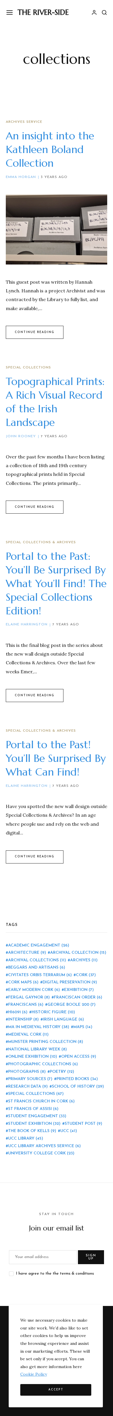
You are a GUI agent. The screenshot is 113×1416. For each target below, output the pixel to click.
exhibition (79, 990)
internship (23, 1019)
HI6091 (18, 1012)
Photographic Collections (43, 1064)
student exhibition (34, 1124)
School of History (78, 1086)
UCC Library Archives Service (44, 1146)
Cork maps (23, 982)
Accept (55, 1389)
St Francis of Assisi (33, 1109)
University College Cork (41, 1153)
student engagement (37, 1116)
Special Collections (28, 367)
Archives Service (24, 122)
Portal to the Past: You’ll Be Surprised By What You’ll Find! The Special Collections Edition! (56, 583)
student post (83, 1124)
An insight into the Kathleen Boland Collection (50, 149)
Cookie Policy (33, 1374)
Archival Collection (78, 953)
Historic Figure (53, 1012)
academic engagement (38, 945)
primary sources (30, 1079)
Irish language (63, 1019)
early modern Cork (34, 990)
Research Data (28, 1086)
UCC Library (25, 1138)
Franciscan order (78, 997)
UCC (68, 1131)
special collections (36, 1094)
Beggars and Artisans (36, 967)
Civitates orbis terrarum (40, 975)
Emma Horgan (21, 177)
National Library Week (37, 1049)
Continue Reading (34, 332)
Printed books (77, 1079)
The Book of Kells (32, 1131)
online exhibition (32, 1057)
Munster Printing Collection (45, 1042)
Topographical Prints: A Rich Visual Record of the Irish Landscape (55, 402)
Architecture (27, 953)
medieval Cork (28, 1034)
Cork (86, 975)
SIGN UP (91, 1257)
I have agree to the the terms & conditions (55, 1273)
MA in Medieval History (38, 1027)
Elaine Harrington (27, 624)
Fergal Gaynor (29, 997)
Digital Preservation (70, 982)
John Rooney (21, 436)
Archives (84, 960)
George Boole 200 (72, 1005)
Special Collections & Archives (41, 542)
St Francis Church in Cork (41, 1101)
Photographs (27, 1072)
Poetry (62, 1072)
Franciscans (25, 1005)
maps (82, 1027)
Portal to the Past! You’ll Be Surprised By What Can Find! (56, 758)
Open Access (78, 1057)
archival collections (37, 960)
